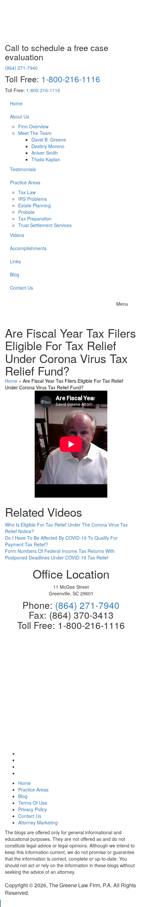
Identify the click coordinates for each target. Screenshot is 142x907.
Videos (17, 235)
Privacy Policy (32, 809)
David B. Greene (48, 139)
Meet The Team (35, 133)
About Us (19, 116)
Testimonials (23, 169)
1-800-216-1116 (70, 79)
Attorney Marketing (38, 822)
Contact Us (21, 287)
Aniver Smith (44, 152)
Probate (26, 212)
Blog (14, 274)
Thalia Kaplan (45, 159)
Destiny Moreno (47, 146)
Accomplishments (28, 248)
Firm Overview (33, 126)
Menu (122, 303)
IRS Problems (32, 198)
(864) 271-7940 (21, 68)
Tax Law (27, 192)
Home (16, 103)
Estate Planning (34, 205)
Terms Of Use (32, 802)
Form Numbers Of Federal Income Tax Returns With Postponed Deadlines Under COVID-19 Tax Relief (60, 554)
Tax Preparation (35, 218)
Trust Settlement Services (45, 225)
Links (15, 261)
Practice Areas (25, 182)
